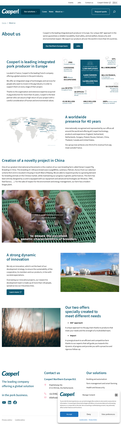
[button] (116, 395)
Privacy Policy (93, 420)
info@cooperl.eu (56, 397)
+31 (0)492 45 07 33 (56, 393)
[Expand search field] (114, 11)
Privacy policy (7, 419)
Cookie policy (83, 420)
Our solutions (29, 11)
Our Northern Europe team (57, 46)
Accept (69, 414)
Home (4, 23)
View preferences (108, 414)
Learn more (14, 292)
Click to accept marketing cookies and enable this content (49, 216)
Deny (89, 414)
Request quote (101, 11)
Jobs (78, 46)
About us (59, 11)
